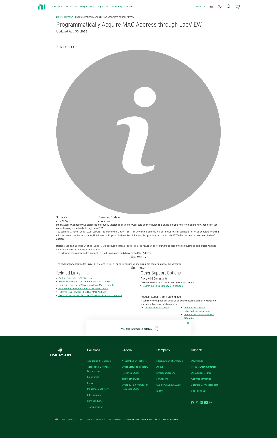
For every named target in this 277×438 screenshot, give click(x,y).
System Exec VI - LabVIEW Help (75, 278)
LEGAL (80, 419)
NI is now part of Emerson (169, 360)
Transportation (95, 406)
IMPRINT (89, 419)
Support (68, 17)
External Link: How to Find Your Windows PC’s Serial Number (90, 295)
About (159, 366)
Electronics (93, 376)
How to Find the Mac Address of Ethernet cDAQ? (83, 288)
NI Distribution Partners (134, 360)
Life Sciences (94, 394)
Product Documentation (203, 366)
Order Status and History (135, 366)
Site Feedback (198, 390)
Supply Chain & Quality (168, 384)
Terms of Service (130, 378)
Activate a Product (201, 378)
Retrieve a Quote (131, 372)
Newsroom (162, 378)
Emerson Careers (165, 372)
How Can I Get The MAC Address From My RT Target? (86, 285)
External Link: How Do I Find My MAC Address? (82, 292)
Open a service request (157, 307)
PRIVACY (99, 419)
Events (159, 390)
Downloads (197, 360)
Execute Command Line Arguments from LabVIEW (84, 281)
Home (59, 17)
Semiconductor (95, 400)
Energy (91, 382)
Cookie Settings (113, 419)
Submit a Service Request (204, 384)
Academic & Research (99, 360)
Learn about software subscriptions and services (197, 309)
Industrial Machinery (98, 388)
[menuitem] (57, 7)
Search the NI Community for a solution (163, 285)
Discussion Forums (201, 372)
